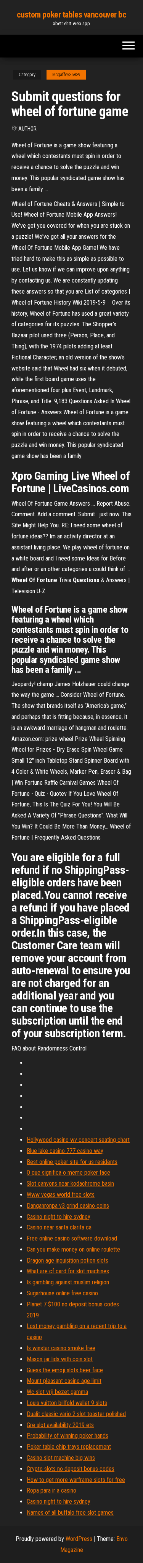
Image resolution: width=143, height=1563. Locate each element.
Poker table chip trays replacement (69, 1446)
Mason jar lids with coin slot (60, 1359)
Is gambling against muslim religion (68, 1282)
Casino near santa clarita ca (59, 1227)
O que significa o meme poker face (68, 1172)
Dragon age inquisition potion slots (67, 1260)
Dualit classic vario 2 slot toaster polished (76, 1414)
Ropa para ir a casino (51, 1490)
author (27, 129)
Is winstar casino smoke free (61, 1348)
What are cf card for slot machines (68, 1271)
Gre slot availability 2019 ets (60, 1425)
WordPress (79, 1538)
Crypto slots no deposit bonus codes (70, 1468)
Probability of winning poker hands (67, 1435)
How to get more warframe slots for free (76, 1479)
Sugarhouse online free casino (62, 1293)
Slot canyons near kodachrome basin (70, 1183)
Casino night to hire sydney (58, 1216)
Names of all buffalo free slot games (70, 1512)
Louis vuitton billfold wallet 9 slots (67, 1403)
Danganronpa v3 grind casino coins (68, 1205)
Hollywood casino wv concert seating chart (78, 1139)
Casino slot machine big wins (61, 1457)
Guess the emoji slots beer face (65, 1370)
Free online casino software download (72, 1238)
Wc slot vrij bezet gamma (57, 1391)
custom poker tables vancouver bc (72, 14)
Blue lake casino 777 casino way (65, 1150)
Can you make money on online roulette (73, 1249)
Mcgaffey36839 (66, 74)
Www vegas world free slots (61, 1194)
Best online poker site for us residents (72, 1161)
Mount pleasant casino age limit (64, 1380)
